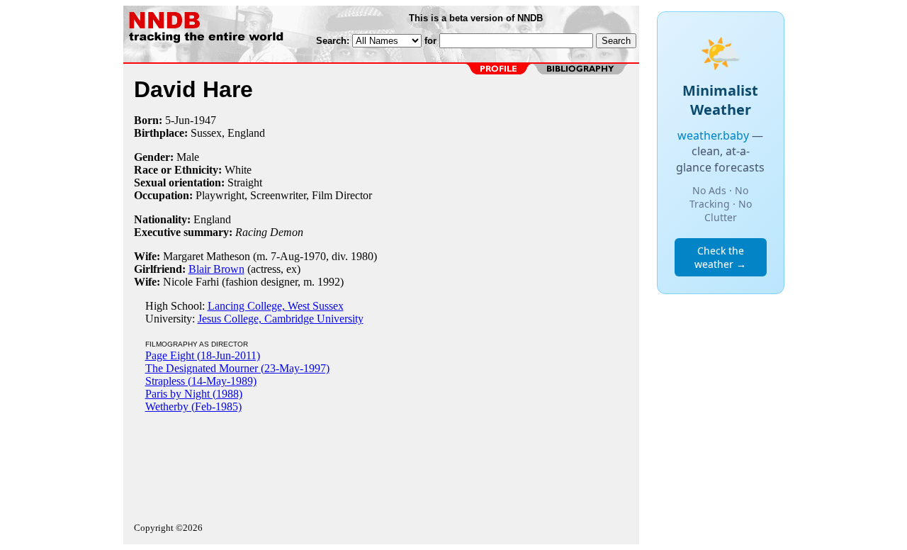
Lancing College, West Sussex (276, 306)
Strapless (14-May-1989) (201, 381)
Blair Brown (216, 269)
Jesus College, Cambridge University (281, 319)
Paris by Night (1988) (193, 394)
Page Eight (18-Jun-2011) (202, 355)
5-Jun (177, 120)
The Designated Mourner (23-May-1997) (237, 368)
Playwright (220, 195)
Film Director (342, 195)
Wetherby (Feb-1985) (193, 406)
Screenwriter (278, 195)
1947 (204, 120)
